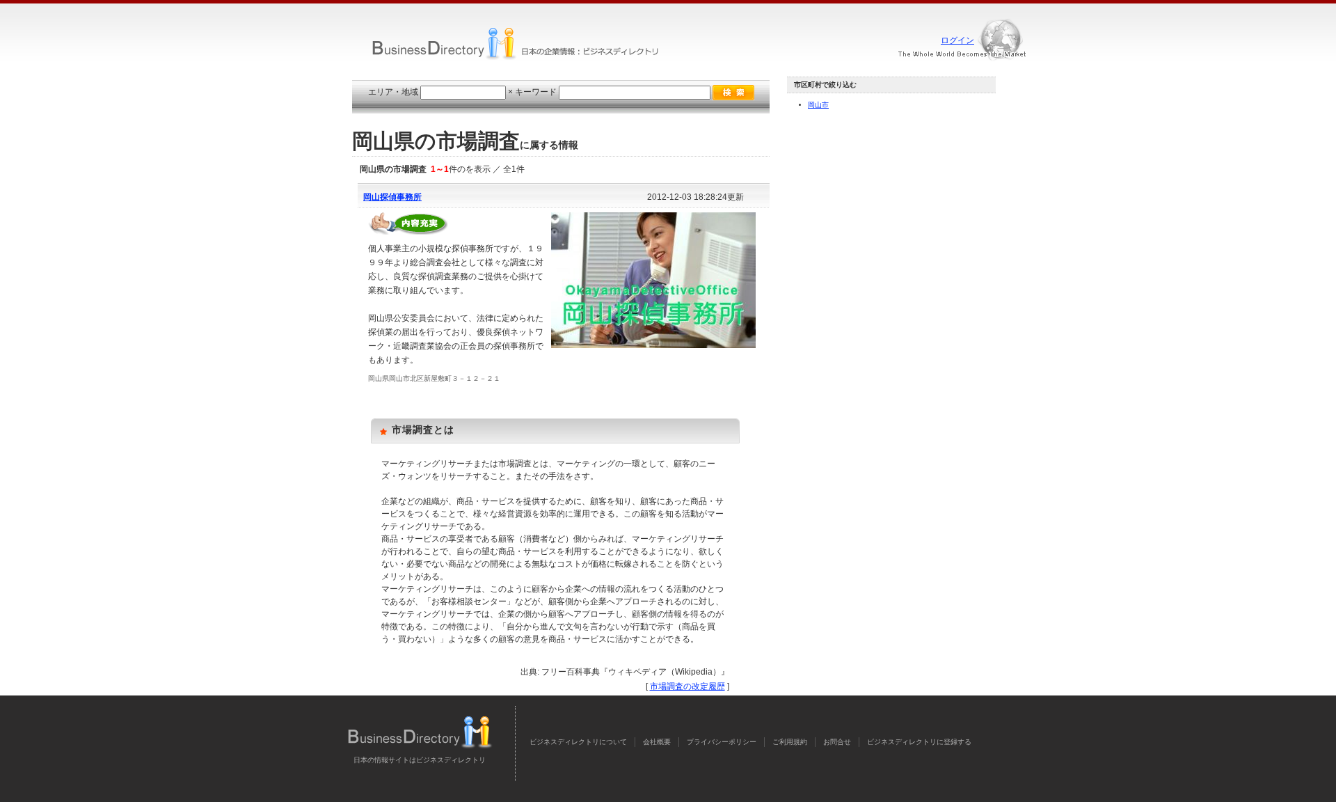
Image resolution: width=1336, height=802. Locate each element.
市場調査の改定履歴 (687, 686)
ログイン (957, 40)
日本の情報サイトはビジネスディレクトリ (419, 760)
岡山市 (818, 105)
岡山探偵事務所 (392, 197)
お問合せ (837, 742)
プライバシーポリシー (721, 742)
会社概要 (657, 742)
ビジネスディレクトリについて (578, 742)
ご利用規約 (789, 742)
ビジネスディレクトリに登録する (919, 742)
